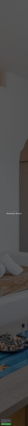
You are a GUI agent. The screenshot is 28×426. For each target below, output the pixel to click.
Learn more (6, 422)
